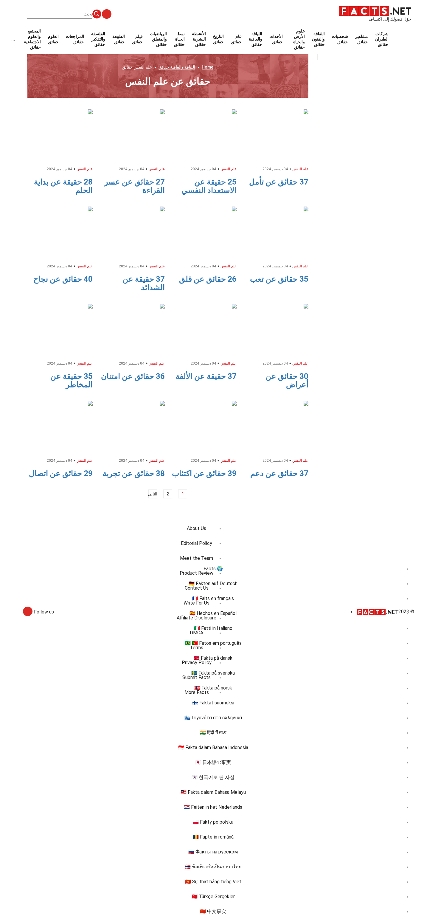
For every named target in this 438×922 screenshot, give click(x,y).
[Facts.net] (375, 10)
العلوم (53, 39)
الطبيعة (118, 39)
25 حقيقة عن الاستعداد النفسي (209, 186)
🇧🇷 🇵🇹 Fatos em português (213, 643)
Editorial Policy (196, 543)
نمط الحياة (179, 39)
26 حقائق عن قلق (208, 279)
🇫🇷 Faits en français (213, 598)
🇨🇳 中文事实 (213, 911)
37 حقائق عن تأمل (278, 181)
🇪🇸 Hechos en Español (213, 613)
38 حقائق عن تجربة (133, 473)
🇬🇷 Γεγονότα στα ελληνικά (213, 717)
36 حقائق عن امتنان (133, 376)
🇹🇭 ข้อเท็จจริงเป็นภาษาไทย (213, 867)
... (13, 39)
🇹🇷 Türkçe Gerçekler (213, 896)
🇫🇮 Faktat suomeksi (213, 703)
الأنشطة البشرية (199, 39)
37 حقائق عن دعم (279, 473)
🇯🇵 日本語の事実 (213, 762)
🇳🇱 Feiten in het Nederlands (213, 807)
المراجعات (75, 39)
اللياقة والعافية (255, 39)
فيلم (137, 39)
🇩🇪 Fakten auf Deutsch (213, 583)
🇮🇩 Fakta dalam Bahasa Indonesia (213, 747)
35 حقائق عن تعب (279, 279)
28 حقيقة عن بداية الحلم (63, 186)
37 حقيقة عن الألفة (206, 376)
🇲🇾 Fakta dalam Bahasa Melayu (213, 792)
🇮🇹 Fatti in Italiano (213, 628)
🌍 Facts (213, 568)
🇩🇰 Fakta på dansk (213, 658)
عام (236, 39)
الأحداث (276, 39)
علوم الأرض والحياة (299, 39)
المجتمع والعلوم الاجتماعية (32, 39)
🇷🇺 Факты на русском (213, 852)
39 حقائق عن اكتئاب (204, 473)
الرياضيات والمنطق (158, 39)
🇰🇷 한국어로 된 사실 (213, 777)
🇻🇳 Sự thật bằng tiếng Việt (213, 881)
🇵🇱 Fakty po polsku (213, 822)
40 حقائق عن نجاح (63, 279)
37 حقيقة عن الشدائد (143, 283)
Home (207, 67)
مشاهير (361, 39)
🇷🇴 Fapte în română (213, 837)
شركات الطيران (382, 39)
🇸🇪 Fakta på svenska (213, 673)
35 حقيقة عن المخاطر (71, 380)
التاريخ (218, 39)
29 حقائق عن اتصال (61, 473)
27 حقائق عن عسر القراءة (134, 186)
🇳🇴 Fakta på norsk (213, 688)
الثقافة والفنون (318, 39)
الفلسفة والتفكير (98, 39)
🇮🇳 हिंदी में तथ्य (213, 732)
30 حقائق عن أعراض (286, 380)
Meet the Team (196, 558)
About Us (196, 528)
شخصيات (340, 39)
